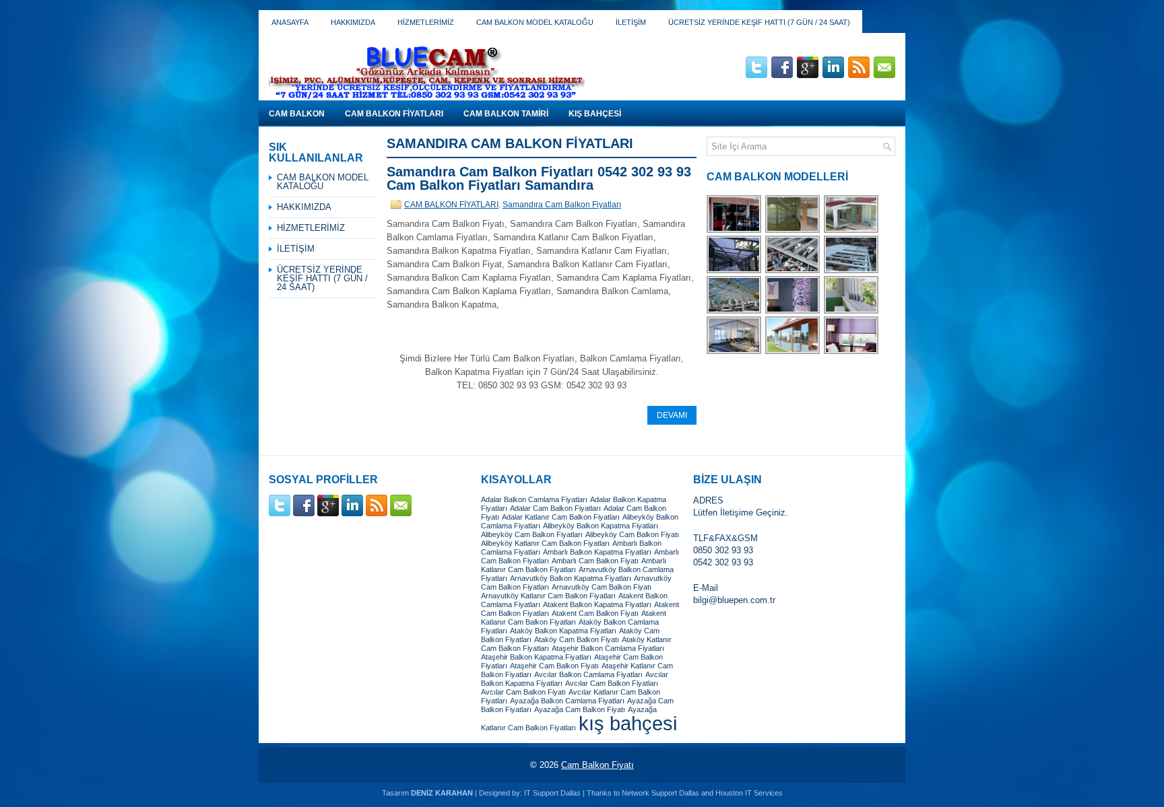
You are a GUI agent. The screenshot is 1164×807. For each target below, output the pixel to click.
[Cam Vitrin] (735, 231)
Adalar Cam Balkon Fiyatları (555, 508)
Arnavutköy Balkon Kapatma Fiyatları (570, 578)
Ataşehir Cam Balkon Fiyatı (554, 666)
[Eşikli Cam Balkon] (852, 312)
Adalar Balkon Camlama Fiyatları (534, 499)
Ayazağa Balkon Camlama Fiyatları (567, 701)
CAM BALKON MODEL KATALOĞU (534, 22)
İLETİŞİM (631, 22)
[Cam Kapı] (793, 312)
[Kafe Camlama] (793, 352)
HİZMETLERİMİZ (425, 22)
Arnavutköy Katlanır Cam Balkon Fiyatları (548, 596)
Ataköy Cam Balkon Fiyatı (576, 639)
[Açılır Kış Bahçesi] (793, 272)
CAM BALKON (297, 113)
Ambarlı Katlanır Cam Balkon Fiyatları (573, 565)
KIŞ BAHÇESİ (595, 113)
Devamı (672, 415)
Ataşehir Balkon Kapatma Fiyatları (536, 657)
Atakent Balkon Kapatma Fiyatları (597, 604)
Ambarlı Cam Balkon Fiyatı (595, 561)
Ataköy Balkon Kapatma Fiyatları (563, 631)
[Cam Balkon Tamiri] (852, 231)
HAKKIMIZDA (353, 22)
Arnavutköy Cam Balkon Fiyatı (601, 587)
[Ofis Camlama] (735, 352)
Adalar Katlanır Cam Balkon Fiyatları (561, 517)
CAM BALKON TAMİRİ (505, 113)
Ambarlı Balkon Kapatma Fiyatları (597, 552)
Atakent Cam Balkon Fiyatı (595, 613)
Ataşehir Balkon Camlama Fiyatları (608, 648)
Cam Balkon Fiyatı (597, 765)
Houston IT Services (749, 793)
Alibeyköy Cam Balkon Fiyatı (632, 534)
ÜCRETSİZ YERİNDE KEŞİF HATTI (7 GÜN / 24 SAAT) (759, 22)
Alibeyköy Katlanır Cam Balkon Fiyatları (545, 543)
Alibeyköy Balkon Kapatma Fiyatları (600, 526)
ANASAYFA (290, 22)
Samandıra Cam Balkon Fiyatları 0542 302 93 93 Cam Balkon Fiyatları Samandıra (539, 178)
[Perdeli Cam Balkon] (852, 352)
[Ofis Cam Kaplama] (793, 231)
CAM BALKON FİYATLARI (394, 113)
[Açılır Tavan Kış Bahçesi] (735, 272)
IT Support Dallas (552, 793)
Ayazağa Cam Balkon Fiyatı (579, 709)
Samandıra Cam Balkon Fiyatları (562, 204)
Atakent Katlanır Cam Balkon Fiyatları (573, 617)
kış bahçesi (628, 723)
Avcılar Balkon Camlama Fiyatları (588, 674)
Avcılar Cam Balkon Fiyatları (611, 683)
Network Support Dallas (660, 793)
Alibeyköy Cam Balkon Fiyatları (532, 534)
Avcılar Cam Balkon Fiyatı (523, 692)
